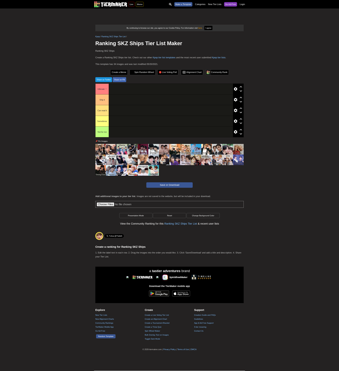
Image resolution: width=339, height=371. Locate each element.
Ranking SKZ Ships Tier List (113, 36)
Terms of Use (183, 349)
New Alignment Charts (104, 319)
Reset (169, 215)
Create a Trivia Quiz (153, 327)
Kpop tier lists (219, 57)
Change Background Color (203, 215)
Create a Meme (119, 72)
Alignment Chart (194, 72)
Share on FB (119, 80)
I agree (208, 28)
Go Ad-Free (230, 4)
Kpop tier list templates (164, 57)
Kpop (97, 36)
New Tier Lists (214, 4)
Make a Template (183, 4)
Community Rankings (104, 323)
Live (131, 4)
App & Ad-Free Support (204, 323)
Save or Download (169, 185)
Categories (200, 4)
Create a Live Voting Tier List (157, 315)
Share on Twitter (104, 80)
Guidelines (198, 319)
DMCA (194, 349)
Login (242, 4)
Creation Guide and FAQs (205, 315)
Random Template (105, 336)
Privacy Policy (169, 349)
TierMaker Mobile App (104, 327)
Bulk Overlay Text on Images (157, 335)
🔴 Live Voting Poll (168, 72)
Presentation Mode (136, 215)
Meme (139, 4)
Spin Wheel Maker (152, 331)
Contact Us (198, 331)
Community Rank (219, 72)
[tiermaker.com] (110, 4)
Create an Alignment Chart (156, 319)
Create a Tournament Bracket (157, 323)
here (200, 28)
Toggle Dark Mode (152, 339)
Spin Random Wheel (144, 72)
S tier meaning (200, 327)
